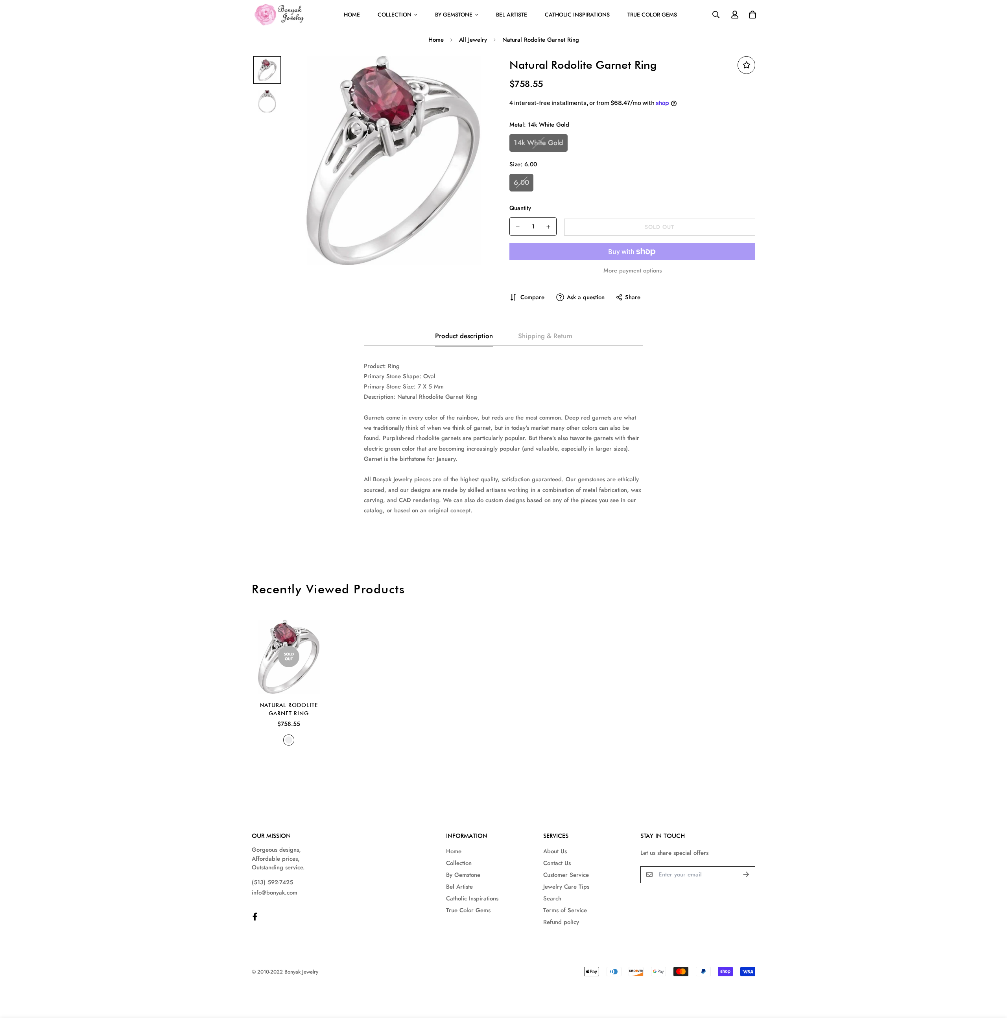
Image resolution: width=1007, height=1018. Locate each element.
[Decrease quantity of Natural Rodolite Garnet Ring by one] (518, 227)
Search (552, 898)
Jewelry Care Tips (566, 886)
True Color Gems (652, 14)
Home (352, 14)
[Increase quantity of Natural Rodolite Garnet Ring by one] (548, 227)
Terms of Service (565, 910)
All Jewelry (473, 39)
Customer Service (566, 875)
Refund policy (561, 922)
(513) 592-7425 (272, 882)
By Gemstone (453, 14)
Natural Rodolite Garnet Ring (289, 709)
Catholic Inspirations (577, 14)
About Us (555, 851)
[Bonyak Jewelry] (280, 14)
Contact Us (557, 863)
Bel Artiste (511, 14)
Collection (394, 14)
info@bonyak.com (274, 892)
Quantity (520, 208)
